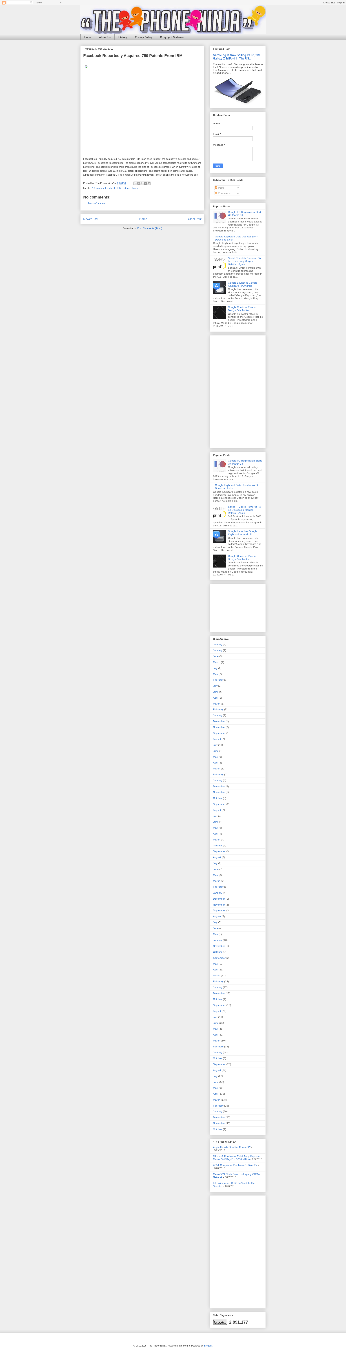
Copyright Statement (172, 37)
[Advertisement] (224, 391)
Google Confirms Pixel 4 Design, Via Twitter (242, 309)
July (215, 668)
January (217, 644)
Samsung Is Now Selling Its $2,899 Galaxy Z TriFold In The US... (236, 56)
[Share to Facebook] (145, 183)
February (218, 679)
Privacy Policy (143, 37)
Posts (220, 187)
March (216, 662)
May (215, 674)
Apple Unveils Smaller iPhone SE (231, 1147)
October (217, 798)
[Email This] (135, 183)
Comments (223, 193)
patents (126, 188)
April (215, 697)
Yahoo (135, 188)
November (219, 727)
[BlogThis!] (138, 183)
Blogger (208, 1345)
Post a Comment (96, 203)
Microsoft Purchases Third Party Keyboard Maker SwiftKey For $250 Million (237, 1158)
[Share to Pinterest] (149, 183)
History (122, 37)
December (219, 721)
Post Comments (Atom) (149, 228)
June (216, 656)
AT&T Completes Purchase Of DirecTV (235, 1165)
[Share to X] (142, 183)
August (217, 739)
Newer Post (90, 218)
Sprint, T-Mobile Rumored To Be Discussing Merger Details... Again (244, 261)
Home (87, 37)
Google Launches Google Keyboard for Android (242, 284)
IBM (119, 188)
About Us (105, 37)
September (219, 733)
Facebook (110, 188)
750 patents (98, 188)
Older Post (194, 218)
